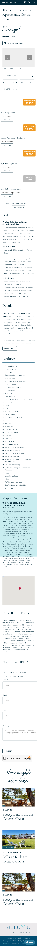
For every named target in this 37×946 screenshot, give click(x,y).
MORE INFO (9, 348)
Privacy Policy (25, 938)
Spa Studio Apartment (10, 163)
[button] (29, 102)
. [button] (7, 120)
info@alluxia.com (16, 676)
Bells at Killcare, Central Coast (15, 859)
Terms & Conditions (13, 938)
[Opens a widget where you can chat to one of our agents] (29, 942)
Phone (5, 710)
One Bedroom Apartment (11, 189)
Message (6, 726)
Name (5, 680)
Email (4, 695)
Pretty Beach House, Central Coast (18, 816)
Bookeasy (6, 943)
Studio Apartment (8, 112)
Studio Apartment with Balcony (13, 138)
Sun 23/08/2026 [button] (10, 75)
